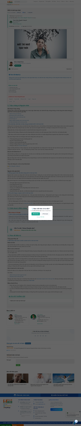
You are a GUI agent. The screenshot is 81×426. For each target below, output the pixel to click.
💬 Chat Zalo (35, 213)
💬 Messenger (45, 213)
